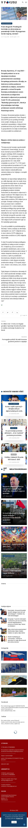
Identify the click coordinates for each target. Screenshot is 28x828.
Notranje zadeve (8, 502)
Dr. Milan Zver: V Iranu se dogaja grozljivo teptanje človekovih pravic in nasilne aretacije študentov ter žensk (13, 327)
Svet (5, 476)
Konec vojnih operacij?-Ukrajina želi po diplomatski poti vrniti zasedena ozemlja (14, 409)
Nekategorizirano (7, 23)
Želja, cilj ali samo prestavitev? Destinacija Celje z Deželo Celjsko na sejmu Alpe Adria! (17, 631)
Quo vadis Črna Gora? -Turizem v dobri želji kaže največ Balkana (12, 571)
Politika (14, 454)
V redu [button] (14, 822)
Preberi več (19, 818)
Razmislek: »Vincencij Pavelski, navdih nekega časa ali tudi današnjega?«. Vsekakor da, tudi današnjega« (17, 613)
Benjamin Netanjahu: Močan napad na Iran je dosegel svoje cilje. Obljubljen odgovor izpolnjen (14, 490)
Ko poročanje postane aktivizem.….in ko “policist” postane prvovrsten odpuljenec (14, 433)
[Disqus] (14, 367)
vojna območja (13, 403)
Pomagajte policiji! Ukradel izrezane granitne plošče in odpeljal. (14, 340)
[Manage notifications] (24, 824)
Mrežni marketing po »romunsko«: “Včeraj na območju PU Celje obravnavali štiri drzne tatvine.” (17, 639)
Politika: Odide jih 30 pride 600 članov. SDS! (14, 458)
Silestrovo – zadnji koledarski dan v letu (13, 545)
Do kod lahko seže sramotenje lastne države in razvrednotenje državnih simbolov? (14, 516)
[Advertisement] (14, 53)
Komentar (13, 428)
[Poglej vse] (14, 656)
